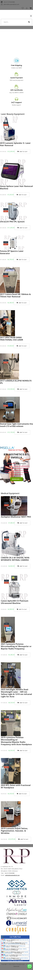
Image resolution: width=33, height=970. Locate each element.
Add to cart (23, 151)
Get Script (10, 960)
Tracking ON (20, 960)
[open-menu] (31, 16)
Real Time (15, 960)
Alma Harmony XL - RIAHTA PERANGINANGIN (14, 943)
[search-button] (29, 22)
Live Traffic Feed (15, 937)
